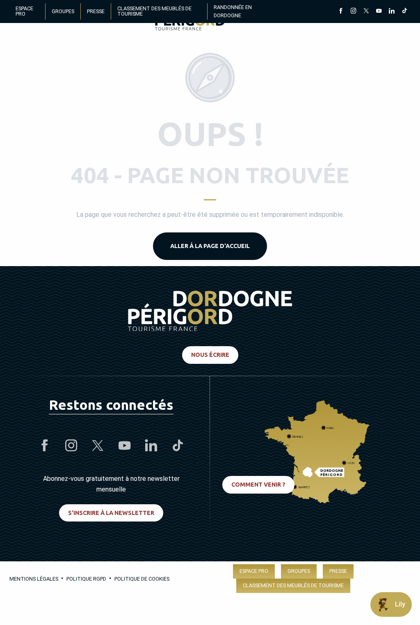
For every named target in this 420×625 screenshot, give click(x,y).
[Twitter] (366, 11)
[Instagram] (353, 11)
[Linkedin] (391, 11)
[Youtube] (378, 11)
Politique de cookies (141, 579)
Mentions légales (33, 579)
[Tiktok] (404, 11)
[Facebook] (340, 11)
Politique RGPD (86, 579)
